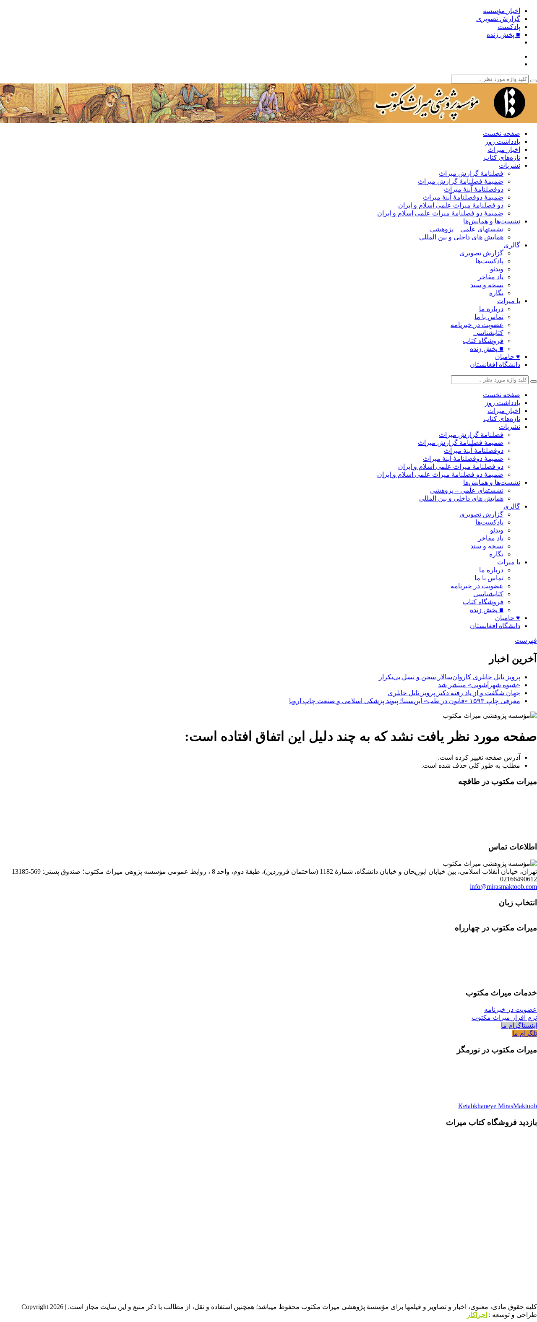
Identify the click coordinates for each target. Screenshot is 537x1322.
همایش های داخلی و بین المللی (461, 237)
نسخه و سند (486, 284)
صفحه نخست (501, 133)
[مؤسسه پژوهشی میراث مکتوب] (432, 118)
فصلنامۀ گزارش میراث (471, 173)
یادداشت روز (502, 141)
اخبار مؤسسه (501, 10)
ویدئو (496, 269)
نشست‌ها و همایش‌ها (491, 221)
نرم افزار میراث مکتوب (504, 1017)
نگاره (496, 292)
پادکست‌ (509, 26)
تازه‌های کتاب (501, 157)
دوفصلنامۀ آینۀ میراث (473, 189)
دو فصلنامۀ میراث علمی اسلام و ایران (450, 205)
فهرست (526, 640)
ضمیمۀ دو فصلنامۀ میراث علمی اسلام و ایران (440, 213)
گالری (511, 245)
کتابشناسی (488, 332)
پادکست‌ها (489, 261)
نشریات (509, 165)
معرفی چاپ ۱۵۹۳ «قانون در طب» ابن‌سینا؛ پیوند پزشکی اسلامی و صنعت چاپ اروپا (404, 700)
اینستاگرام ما (519, 1025)
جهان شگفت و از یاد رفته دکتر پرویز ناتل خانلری (454, 692)
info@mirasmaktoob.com (503, 886)
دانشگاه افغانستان (495, 364)
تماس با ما (488, 316)
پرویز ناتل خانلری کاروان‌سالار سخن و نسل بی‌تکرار (449, 676)
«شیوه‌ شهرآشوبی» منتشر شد (479, 684)
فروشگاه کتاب (483, 340)
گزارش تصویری (498, 18)
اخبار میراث (503, 149)
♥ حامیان (507, 356)
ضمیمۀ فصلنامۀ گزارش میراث (460, 181)
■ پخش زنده (503, 34)
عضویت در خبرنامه (477, 324)
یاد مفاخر (490, 277)
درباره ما (491, 308)
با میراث (508, 300)
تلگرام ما (524, 1033)
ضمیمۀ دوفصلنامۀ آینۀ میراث (463, 197)
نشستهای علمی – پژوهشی (466, 229)
